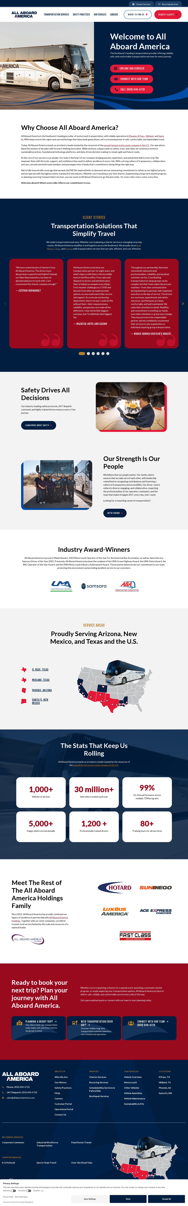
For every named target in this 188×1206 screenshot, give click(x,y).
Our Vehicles (100, 14)
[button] (5, 304)
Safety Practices (81, 14)
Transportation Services (56, 14)
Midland (149, 136)
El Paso (141, 136)
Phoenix (133, 136)
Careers (114, 14)
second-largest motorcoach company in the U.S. (126, 145)
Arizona (69, 248)
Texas (57, 248)
